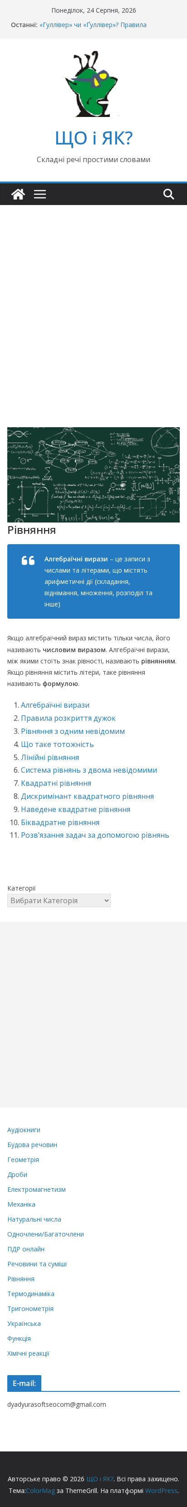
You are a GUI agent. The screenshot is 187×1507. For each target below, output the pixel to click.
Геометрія (23, 1159)
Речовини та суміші (37, 1264)
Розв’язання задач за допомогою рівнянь (95, 835)
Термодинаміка (30, 1293)
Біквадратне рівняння (60, 822)
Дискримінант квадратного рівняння (87, 796)
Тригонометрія (30, 1308)
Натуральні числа (34, 1219)
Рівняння (20, 1278)
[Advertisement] (93, 303)
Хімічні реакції (28, 1353)
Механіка (21, 1204)
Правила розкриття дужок (68, 718)
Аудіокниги (23, 1129)
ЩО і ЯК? (93, 137)
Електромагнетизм (36, 1189)
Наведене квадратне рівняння (75, 809)
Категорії (21, 888)
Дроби (17, 1174)
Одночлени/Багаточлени (45, 1234)
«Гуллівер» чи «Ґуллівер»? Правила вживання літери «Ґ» (93, 29)
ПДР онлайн (25, 1249)
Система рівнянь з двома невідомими (89, 770)
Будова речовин (32, 1144)
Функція (19, 1338)
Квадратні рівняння (56, 783)
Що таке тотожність (57, 744)
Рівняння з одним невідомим (73, 731)
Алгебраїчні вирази (55, 705)
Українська (24, 1323)
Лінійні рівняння (50, 757)
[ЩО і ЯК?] (18, 194)
